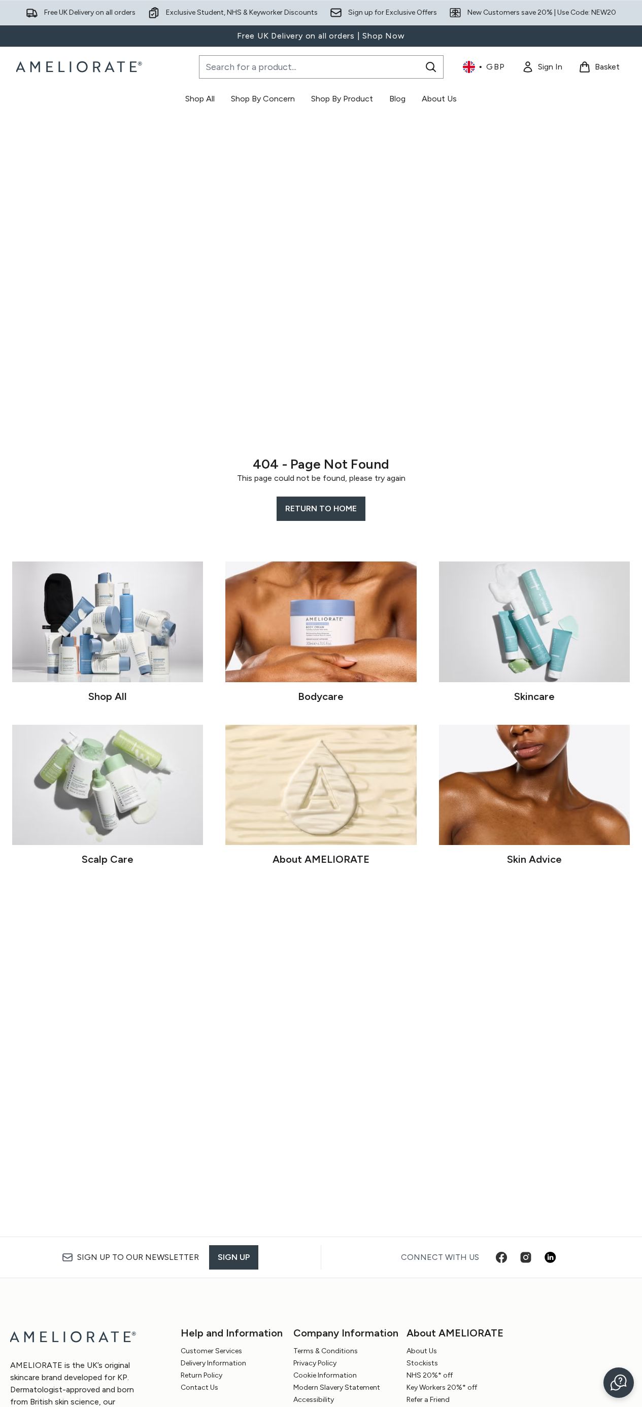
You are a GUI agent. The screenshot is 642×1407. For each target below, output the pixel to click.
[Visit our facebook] (501, 1257)
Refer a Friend (428, 1399)
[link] (542, 67)
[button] (619, 1383)
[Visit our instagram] (526, 1257)
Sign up (234, 1257)
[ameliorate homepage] (80, 67)
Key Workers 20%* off (442, 1387)
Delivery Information (213, 1363)
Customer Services (211, 1351)
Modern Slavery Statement (336, 1387)
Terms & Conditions (325, 1351)
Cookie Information (325, 1375)
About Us (422, 1351)
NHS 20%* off (430, 1375)
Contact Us (199, 1387)
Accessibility (313, 1399)
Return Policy (201, 1375)
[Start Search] (431, 67)
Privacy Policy (314, 1363)
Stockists (422, 1363)
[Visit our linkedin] (550, 1257)
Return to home (321, 508)
